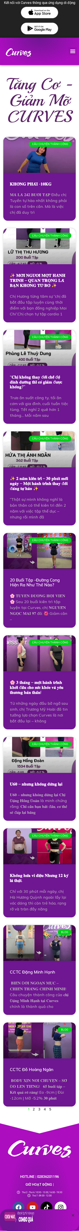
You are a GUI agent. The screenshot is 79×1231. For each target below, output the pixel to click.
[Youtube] (32, 1207)
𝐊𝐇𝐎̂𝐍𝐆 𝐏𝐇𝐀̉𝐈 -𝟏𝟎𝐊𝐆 (31, 184)
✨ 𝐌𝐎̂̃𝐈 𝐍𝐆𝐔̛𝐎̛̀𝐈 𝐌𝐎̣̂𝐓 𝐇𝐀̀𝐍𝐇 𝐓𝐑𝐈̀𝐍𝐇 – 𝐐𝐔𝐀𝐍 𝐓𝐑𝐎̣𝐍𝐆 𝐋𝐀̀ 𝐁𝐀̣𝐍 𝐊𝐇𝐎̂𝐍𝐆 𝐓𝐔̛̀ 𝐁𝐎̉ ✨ (37, 280)
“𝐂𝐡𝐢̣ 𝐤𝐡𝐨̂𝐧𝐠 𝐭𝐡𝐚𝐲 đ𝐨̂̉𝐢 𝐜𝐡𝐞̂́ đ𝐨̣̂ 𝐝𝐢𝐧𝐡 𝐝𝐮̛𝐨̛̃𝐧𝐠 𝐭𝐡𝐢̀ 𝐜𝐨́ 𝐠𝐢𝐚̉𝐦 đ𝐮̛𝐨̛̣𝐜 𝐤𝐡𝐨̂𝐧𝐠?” (36, 382)
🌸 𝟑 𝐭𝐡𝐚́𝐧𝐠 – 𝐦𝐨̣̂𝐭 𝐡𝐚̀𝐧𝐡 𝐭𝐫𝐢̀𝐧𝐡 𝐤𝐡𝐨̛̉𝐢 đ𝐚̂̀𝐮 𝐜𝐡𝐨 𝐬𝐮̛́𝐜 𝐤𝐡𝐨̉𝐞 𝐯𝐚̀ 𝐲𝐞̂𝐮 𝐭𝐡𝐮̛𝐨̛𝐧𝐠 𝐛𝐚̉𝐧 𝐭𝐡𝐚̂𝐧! (36, 687)
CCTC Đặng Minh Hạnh (32, 972)
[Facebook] (18, 1207)
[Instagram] (60, 1207)
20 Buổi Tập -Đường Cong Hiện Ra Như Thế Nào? (35, 582)
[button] (73, 51)
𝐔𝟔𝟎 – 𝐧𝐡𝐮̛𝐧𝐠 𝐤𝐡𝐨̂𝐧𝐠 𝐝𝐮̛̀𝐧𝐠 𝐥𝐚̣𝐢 (36, 784)
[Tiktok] (46, 1207)
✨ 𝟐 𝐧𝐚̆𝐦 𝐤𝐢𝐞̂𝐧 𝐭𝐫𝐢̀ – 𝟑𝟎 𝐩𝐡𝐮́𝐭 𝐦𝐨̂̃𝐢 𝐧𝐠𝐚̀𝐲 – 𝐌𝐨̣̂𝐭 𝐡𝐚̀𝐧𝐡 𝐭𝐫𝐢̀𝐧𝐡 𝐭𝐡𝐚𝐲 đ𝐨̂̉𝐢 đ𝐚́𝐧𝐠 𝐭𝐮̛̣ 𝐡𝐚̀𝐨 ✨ (39, 483)
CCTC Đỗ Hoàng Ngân (31, 1069)
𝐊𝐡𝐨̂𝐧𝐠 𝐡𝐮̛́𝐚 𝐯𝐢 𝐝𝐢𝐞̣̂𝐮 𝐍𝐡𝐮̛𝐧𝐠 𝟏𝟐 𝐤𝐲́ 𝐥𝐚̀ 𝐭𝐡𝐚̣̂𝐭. (39, 878)
